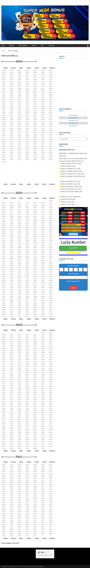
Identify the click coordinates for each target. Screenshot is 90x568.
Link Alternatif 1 (73, 118)
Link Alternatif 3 (73, 123)
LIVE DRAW (51, 45)
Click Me (73, 248)
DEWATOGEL (63, 153)
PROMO (34, 45)
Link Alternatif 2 (73, 120)
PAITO (42, 45)
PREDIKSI (11, 45)
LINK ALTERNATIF (23, 45)
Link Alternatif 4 (73, 126)
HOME (3, 45)
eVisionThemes (39, 566)
